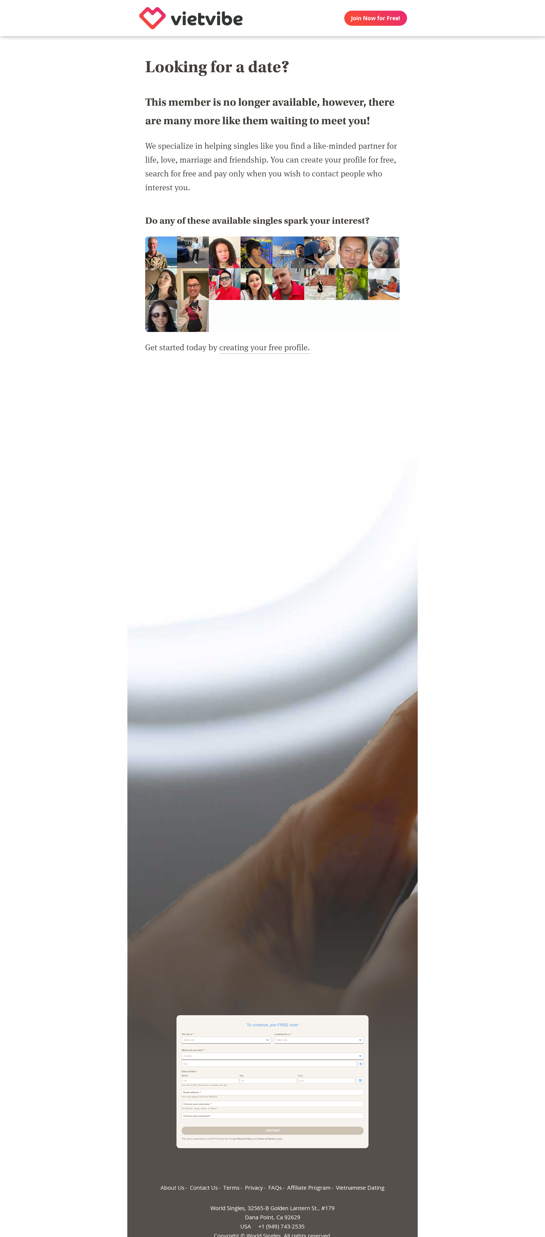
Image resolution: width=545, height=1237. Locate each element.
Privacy (254, 1187)
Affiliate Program (309, 1187)
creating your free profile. (264, 347)
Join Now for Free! (375, 18)
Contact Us (204, 1187)
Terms (231, 1187)
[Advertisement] (272, 411)
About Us (172, 1187)
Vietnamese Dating (360, 1187)
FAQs (275, 1187)
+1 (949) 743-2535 (281, 1226)
